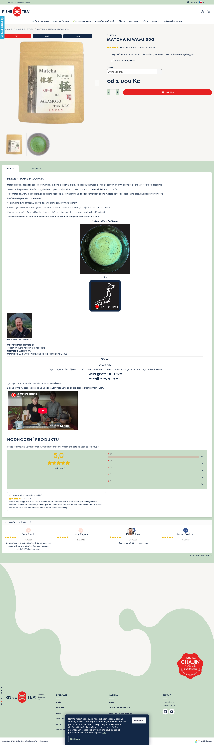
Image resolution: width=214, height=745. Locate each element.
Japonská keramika (119, 708)
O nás (59, 702)
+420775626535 (169, 706)
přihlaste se (74, 447)
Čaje (111, 702)
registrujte (94, 447)
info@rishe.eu (168, 702)
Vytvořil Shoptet (205, 741)
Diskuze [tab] (36, 168)
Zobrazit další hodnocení (199, 555)
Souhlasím (139, 720)
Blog (58, 713)
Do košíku (169, 92)
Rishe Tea (111, 35)
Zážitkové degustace (120, 713)
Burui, (138, 369)
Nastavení (75, 739)
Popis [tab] (10, 168)
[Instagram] (165, 711)
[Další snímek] (97, 83)
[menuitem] (40, 21)
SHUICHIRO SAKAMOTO (18, 340)
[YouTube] (172, 711)
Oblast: (105, 277)
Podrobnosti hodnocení (144, 47)
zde (104, 733)
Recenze (60, 708)
